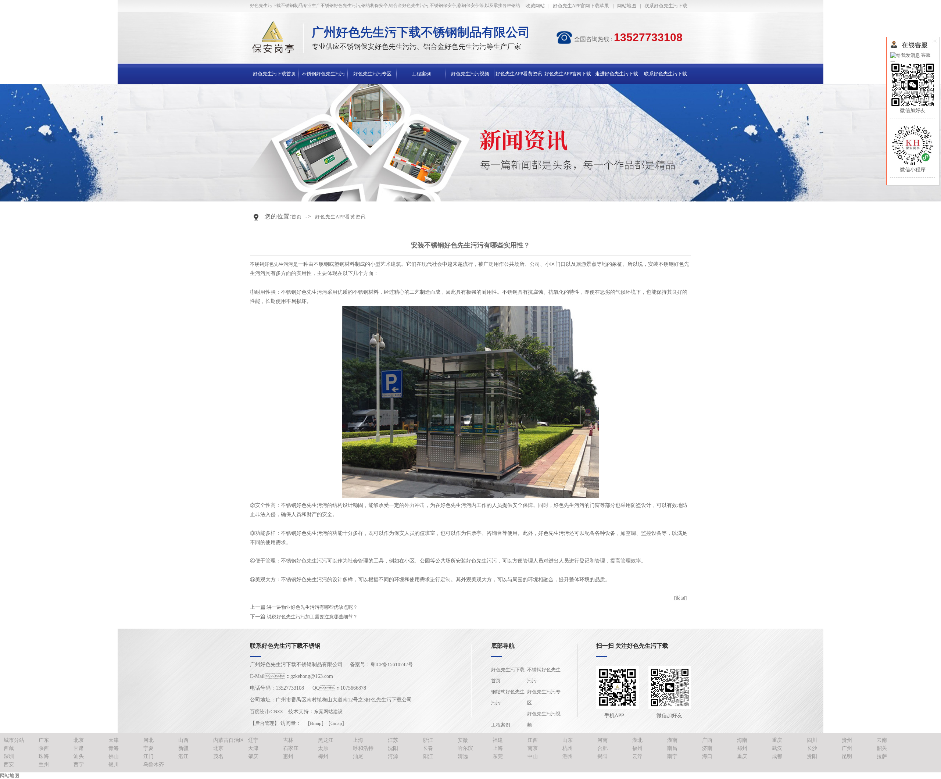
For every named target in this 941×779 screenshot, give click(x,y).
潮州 (567, 756)
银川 (113, 764)
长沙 (812, 748)
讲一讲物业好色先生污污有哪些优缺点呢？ (312, 607)
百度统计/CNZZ (266, 711)
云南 (882, 740)
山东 (567, 740)
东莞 (498, 756)
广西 (707, 740)
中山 (532, 756)
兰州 (44, 764)
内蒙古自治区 (228, 740)
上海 (358, 740)
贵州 (847, 740)
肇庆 (253, 756)
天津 (113, 740)
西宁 (79, 764)
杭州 (567, 748)
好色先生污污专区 (372, 73)
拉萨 (882, 756)
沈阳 (393, 748)
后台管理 (264, 723)
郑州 (742, 748)
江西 (532, 740)
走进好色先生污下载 (616, 73)
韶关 (882, 748)
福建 (498, 740)
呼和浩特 (363, 748)
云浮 (637, 756)
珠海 (44, 756)
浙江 (428, 740)
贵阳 (812, 756)
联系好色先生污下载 (665, 5)
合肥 (602, 748)
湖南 (672, 740)
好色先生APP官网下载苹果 (581, 5)
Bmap (316, 723)
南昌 (672, 748)
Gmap (336, 723)
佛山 (113, 756)
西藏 (9, 748)
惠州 (288, 756)
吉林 (288, 740)
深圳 (9, 756)
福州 (637, 748)
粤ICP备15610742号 (392, 664)
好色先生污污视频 (470, 73)
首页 (296, 216)
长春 (428, 748)
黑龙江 (325, 740)
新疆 (183, 748)
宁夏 (148, 748)
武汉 (777, 748)
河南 (602, 740)
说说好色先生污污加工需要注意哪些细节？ (312, 616)
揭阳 (602, 756)
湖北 (637, 740)
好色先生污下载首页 (274, 73)
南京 (532, 748)
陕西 (44, 748)
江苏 (393, 740)
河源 (393, 756)
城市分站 (14, 740)
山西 (183, 740)
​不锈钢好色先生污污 (271, 264)
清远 (463, 756)
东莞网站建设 (328, 711)
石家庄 (290, 748)
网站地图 (626, 5)
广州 (847, 748)
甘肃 (79, 748)
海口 (707, 756)
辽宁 (253, 740)
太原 (323, 748)
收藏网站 (535, 5)
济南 (707, 748)
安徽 (463, 740)
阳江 (428, 756)
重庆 (777, 740)
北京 (79, 740)
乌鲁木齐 (153, 764)
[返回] (680, 598)
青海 (113, 748)
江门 (148, 756)
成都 (777, 756)
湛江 (183, 756)
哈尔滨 (465, 748)
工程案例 (421, 73)
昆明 (847, 756)
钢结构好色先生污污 (508, 697)
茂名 (218, 756)
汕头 (79, 756)
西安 (9, 764)
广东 (44, 740)
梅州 (323, 756)
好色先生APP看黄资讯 (518, 73)
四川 (812, 740)
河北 (148, 740)
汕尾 (358, 756)
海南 (742, 740)
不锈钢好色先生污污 (323, 73)
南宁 (672, 756)
